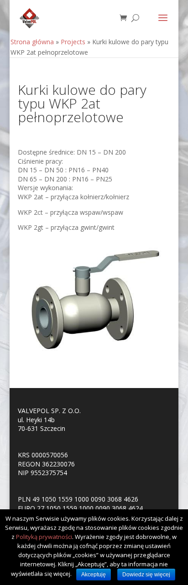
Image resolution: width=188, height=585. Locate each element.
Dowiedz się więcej (146, 574)
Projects (73, 41)
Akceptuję (93, 574)
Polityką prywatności (44, 537)
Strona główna (32, 41)
